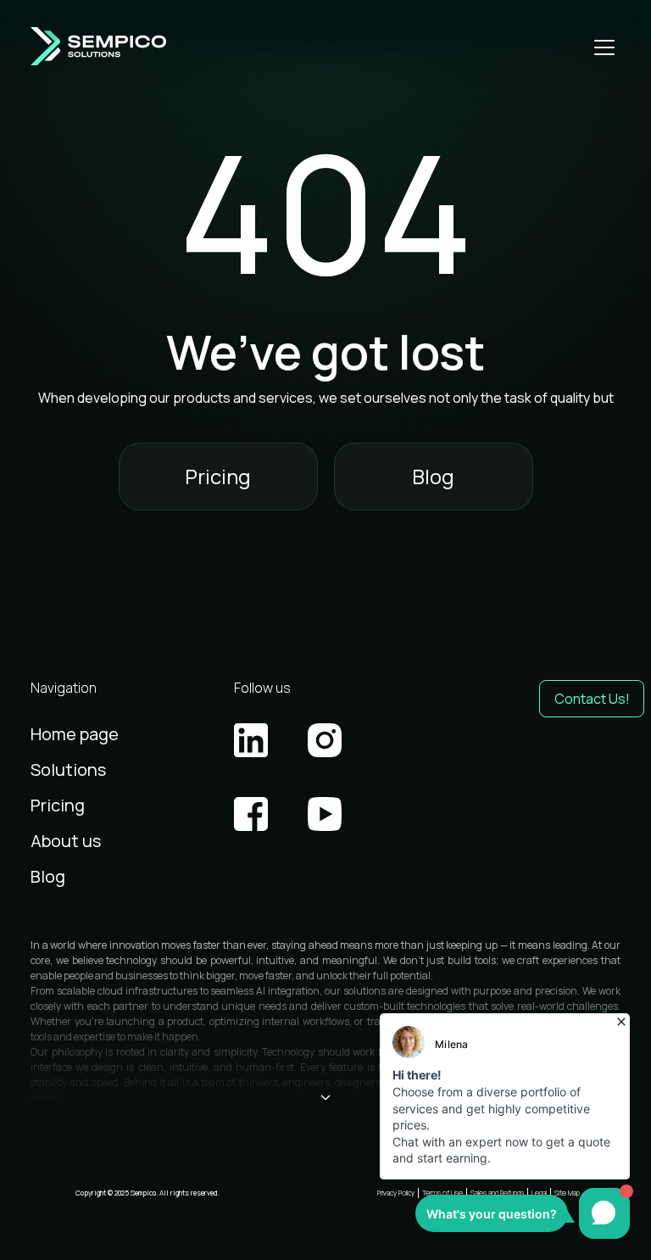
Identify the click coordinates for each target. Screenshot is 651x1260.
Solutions (68, 769)
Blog (433, 476)
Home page (75, 733)
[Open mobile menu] (604, 47)
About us (66, 840)
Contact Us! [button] (592, 698)
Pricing (218, 476)
